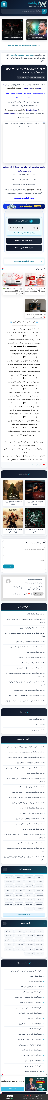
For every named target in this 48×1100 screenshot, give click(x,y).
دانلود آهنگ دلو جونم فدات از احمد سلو (30, 642)
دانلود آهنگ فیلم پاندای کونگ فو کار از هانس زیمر (26, 797)
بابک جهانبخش (39, 895)
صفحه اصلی (30, 55)
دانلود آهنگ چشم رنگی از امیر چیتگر (31, 813)
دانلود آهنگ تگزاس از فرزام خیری (32, 628)
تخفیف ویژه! (12, 1089)
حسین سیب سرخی (29, 935)
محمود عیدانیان (29, 949)
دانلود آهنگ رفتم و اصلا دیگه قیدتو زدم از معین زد (26, 647)
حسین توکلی (29, 904)
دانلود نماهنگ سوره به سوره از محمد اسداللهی (28, 792)
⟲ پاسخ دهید (38, 594)
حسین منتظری (9, 904)
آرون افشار (9, 881)
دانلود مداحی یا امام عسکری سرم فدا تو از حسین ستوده (25, 747)
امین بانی (19, 881)
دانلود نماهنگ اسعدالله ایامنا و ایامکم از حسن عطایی (26, 757)
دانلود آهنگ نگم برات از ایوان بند (30, 1034)
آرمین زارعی (29, 886)
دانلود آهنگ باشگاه (35, 1029)
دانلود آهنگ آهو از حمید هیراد (31, 1055)
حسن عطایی (9, 931)
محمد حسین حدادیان (19, 949)
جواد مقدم (29, 931)
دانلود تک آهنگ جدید (17, 55)
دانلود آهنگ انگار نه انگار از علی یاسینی (28, 997)
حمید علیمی (19, 935)
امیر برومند (39, 931)
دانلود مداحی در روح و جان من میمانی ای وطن (26, 971)
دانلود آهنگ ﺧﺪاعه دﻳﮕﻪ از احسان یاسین (30, 819)
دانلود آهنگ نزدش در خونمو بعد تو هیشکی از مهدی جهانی (24, 701)
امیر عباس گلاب (19, 886)
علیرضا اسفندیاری (29, 953)
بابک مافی (9, 890)
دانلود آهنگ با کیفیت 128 (24, 241)
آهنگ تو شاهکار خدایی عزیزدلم (31, 987)
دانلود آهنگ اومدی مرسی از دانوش (31, 657)
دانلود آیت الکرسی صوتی (33, 1066)
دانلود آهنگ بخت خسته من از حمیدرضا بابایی (28, 690)
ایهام (39, 877)
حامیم (19, 899)
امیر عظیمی (39, 886)
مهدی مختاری (29, 944)
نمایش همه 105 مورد (24, 914)
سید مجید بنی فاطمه (39, 940)
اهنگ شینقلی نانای (35, 981)
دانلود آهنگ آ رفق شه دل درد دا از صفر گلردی (27, 803)
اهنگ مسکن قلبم (36, 976)
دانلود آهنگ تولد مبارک (34, 1018)
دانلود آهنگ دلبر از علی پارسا (32, 1050)
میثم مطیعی (9, 944)
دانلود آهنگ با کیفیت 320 (24, 248)
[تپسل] (4, 203)
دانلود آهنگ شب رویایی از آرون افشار (29, 1039)
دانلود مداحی (39, 725)
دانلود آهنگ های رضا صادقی (24, 261)
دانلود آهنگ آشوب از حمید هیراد (30, 1002)
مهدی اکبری (39, 944)
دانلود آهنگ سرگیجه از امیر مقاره (32, 663)
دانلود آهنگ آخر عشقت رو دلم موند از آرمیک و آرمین (25, 696)
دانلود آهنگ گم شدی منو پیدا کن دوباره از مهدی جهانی (25, 768)
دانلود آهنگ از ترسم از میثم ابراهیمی (31, 843)
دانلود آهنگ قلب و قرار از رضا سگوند (31, 787)
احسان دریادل (9, 886)
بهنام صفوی (19, 890)
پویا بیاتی (8, 895)
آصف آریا (29, 881)
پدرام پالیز (19, 895)
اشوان (29, 877)
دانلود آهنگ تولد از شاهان (35, 614)
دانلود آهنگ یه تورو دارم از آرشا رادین (30, 763)
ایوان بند (39, 881)
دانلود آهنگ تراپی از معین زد (34, 652)
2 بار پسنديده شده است (36, 465)
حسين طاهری (39, 935)
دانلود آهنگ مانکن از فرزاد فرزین (30, 1024)
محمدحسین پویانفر (19, 944)
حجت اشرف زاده (39, 909)
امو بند (19, 877)
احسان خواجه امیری (39, 890)
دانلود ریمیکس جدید (37, 730)
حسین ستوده (19, 931)
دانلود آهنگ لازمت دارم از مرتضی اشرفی (30, 824)
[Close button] (46, 1075)
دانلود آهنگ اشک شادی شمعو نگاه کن (29, 1008)
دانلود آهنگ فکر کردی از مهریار (33, 829)
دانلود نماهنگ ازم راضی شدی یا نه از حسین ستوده (26, 752)
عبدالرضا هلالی (19, 940)
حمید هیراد (29, 899)
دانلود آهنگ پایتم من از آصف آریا (30, 1013)
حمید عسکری (19, 904)
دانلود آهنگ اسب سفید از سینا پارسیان (30, 668)
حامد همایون (39, 904)
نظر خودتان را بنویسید (35, 543)
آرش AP (8, 877)
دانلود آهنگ (39, 190)
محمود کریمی (8, 940)
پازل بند (29, 895)
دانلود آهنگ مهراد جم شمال (32, 992)
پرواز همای (39, 899)
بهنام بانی (29, 890)
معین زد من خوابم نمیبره (33, 1071)
